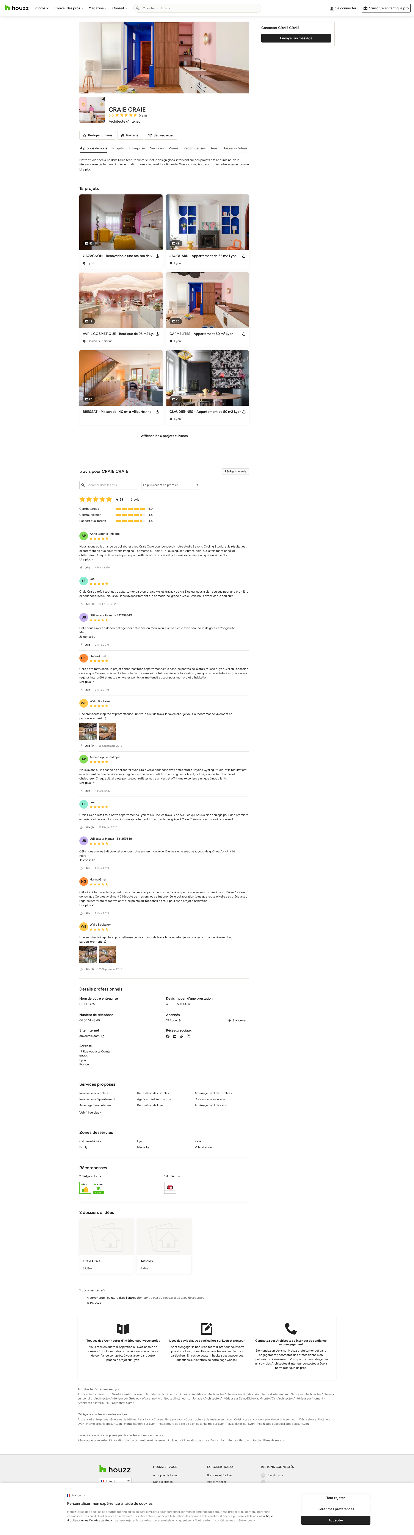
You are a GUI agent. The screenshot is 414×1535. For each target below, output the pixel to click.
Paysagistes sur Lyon (241, 1424)
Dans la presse (163, 1482)
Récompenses (194, 148)
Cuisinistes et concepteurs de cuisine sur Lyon (265, 1419)
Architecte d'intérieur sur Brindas (230, 1394)
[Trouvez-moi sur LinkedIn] (174, 1036)
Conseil (118, 8)
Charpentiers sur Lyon (168, 1419)
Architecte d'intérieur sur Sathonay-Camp (106, 1403)
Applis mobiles (217, 1482)
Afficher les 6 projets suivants (164, 436)
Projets (118, 148)
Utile (87, 567)
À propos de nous (93, 148)
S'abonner (239, 1020)
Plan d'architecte (249, 1440)
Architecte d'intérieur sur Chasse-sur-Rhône (176, 1394)
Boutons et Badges (220, 1475)
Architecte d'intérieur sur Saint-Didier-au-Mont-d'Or (239, 1398)
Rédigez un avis (235, 471)
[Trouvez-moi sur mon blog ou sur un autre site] (181, 1036)
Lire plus (85, 169)
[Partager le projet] (157, 256)
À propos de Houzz (166, 1475)
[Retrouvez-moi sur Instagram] (188, 1036)
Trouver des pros (67, 8)
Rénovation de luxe (194, 1440)
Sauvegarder (164, 135)
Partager (133, 135)
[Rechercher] (137, 8)
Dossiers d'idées (235, 148)
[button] (170, 485)
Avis (214, 148)
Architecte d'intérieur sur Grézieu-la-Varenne (125, 1398)
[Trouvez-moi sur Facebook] (167, 1036)
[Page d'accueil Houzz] (16, 7)
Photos (39, 8)
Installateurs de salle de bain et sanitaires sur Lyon (191, 1424)
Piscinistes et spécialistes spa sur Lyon (283, 1424)
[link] (86, 559)
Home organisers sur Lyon (104, 1424)
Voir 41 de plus (89, 1112)
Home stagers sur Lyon (139, 1424)
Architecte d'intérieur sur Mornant (300, 1398)
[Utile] (81, 567)
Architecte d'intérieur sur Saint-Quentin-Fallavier (111, 1394)
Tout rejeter (335, 1498)
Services (157, 148)
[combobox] (197, 8)
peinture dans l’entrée (121, 1298)
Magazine (96, 8)
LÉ (84, 581)
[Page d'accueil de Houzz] (115, 1468)
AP (84, 536)
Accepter (335, 1520)
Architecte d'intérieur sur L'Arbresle (279, 1394)
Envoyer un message (296, 38)
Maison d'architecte (223, 1440)
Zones (173, 148)
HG (83, 658)
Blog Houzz (275, 1475)
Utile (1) (89, 604)
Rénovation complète (92, 1440)
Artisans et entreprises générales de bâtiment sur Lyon (114, 1419)
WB (83, 703)
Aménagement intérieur (163, 1440)
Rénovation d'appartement (127, 1440)
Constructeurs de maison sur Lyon (208, 1419)
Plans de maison (274, 1440)
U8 (84, 617)
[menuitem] (41, 8)
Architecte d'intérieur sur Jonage (180, 1398)
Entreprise (137, 148)
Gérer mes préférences (336, 1509)
